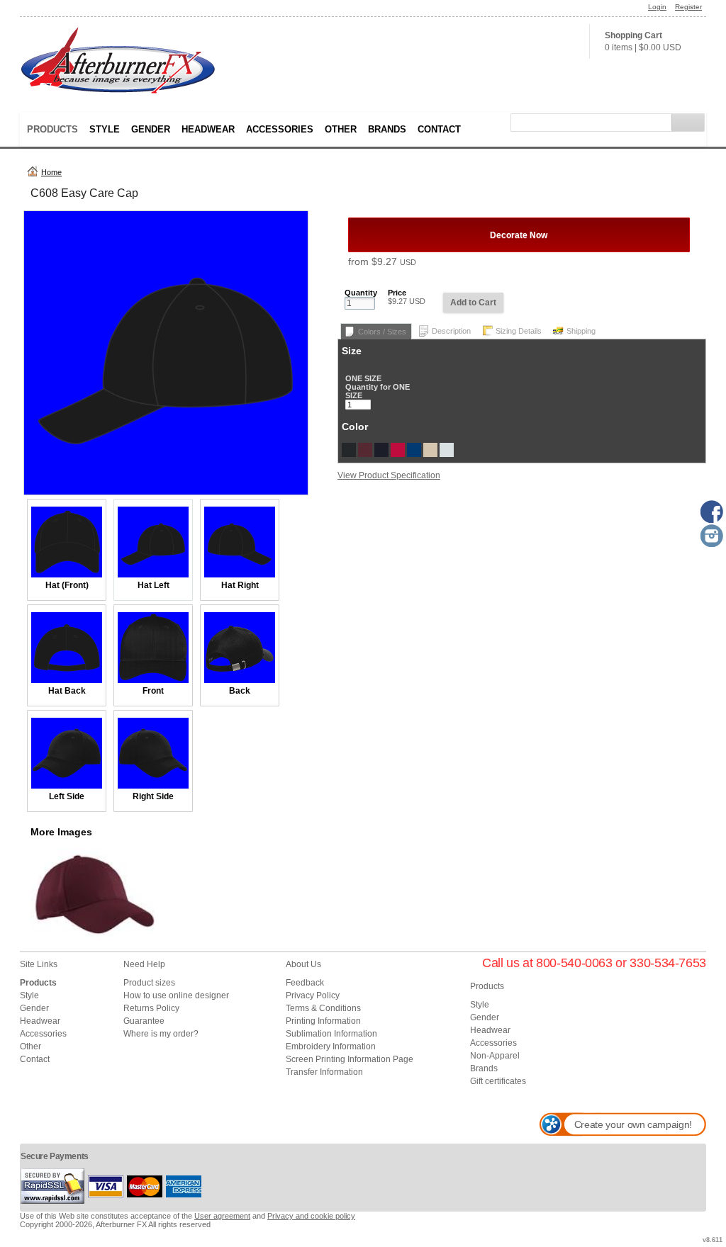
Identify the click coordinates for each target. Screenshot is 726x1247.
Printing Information (323, 1021)
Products (52, 129)
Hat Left (153, 585)
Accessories (279, 129)
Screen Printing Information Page (349, 1059)
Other (341, 129)
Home (51, 172)
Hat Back (67, 691)
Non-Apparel (495, 1056)
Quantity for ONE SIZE (377, 391)
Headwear (208, 129)
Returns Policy (151, 1008)
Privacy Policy (313, 995)
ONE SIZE (363, 378)
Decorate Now (518, 235)
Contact (439, 129)
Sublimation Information (331, 1034)
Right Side (153, 796)
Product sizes (149, 983)
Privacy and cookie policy (311, 1216)
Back (239, 691)
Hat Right (240, 585)
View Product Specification (388, 475)
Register (688, 7)
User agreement (222, 1216)
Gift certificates (498, 1081)
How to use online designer (176, 995)
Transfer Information (324, 1072)
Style (104, 129)
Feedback (305, 983)
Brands (387, 129)
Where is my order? (161, 1034)
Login (657, 7)
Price (397, 292)
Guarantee (143, 1021)
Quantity (361, 292)
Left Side (66, 796)
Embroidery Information (331, 1046)
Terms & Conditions (323, 1008)
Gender (150, 129)
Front (153, 691)
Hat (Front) (67, 585)
